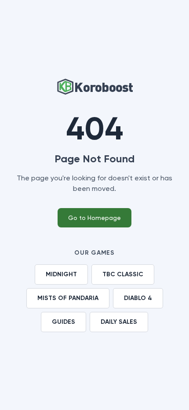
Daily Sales (119, 322)
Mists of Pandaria (67, 298)
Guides (63, 322)
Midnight (61, 274)
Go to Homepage (94, 217)
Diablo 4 (138, 298)
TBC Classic (122, 274)
